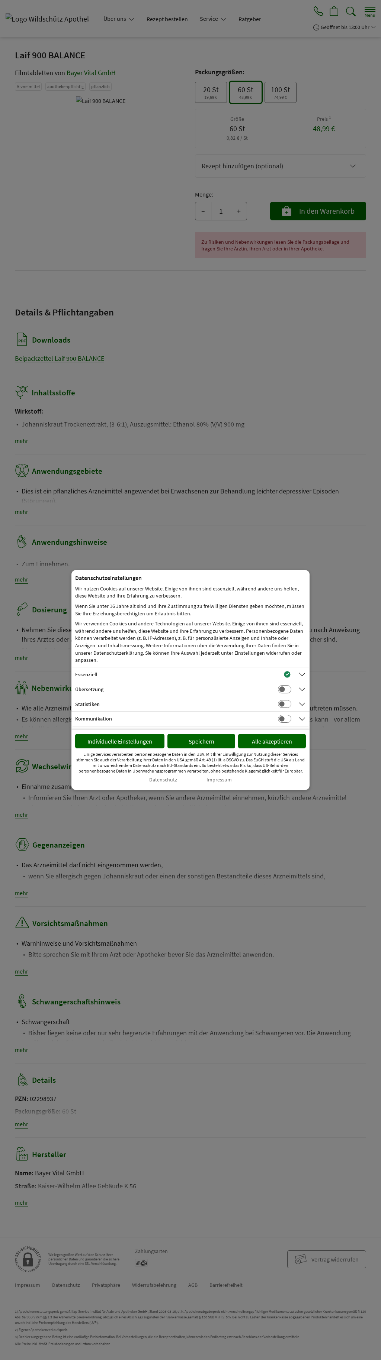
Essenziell (86, 674)
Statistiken (87, 704)
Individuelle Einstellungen (119, 741)
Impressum (219, 780)
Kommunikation (93, 718)
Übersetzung (89, 689)
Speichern (201, 741)
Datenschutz (163, 780)
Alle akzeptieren (272, 741)
